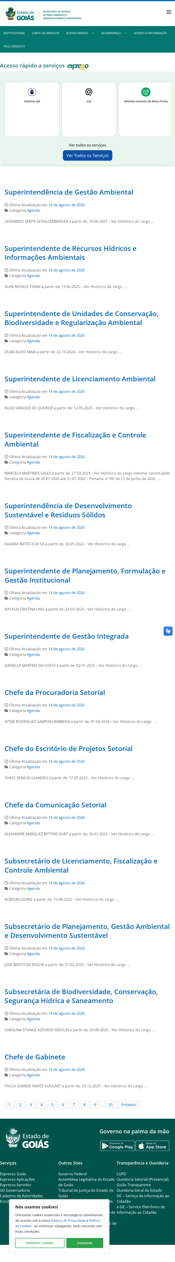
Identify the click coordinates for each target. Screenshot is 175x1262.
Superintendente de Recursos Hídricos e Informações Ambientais (70, 253)
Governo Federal (72, 1173)
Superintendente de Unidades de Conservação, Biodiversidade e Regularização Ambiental (82, 318)
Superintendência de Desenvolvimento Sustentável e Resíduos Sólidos (68, 510)
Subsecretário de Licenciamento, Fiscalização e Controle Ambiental (81, 865)
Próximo (128, 1104)
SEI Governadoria (15, 1190)
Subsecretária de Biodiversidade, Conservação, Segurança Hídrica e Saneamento (81, 996)
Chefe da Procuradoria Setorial (55, 692)
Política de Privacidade (69, 1220)
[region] (59, 1226)
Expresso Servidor (15, 1184)
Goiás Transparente (134, 1184)
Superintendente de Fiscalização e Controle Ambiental (75, 439)
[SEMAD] (44, 13)
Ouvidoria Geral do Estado (139, 1190)
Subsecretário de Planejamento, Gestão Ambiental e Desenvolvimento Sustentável (87, 931)
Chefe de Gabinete (35, 1056)
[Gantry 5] (27, 1138)
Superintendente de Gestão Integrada (67, 636)
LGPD (121, 1173)
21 (111, 1104)
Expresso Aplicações (17, 1179)
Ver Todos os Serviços (88, 155)
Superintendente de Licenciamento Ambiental (80, 378)
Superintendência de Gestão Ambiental (69, 192)
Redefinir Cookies (40, 1243)
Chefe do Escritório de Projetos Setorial (69, 748)
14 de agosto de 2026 (66, 204)
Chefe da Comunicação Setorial (55, 804)
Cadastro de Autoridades (21, 1195)
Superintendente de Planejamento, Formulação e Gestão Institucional (85, 575)
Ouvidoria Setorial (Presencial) (143, 1179)
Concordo (84, 1243)
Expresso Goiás (13, 1173)
